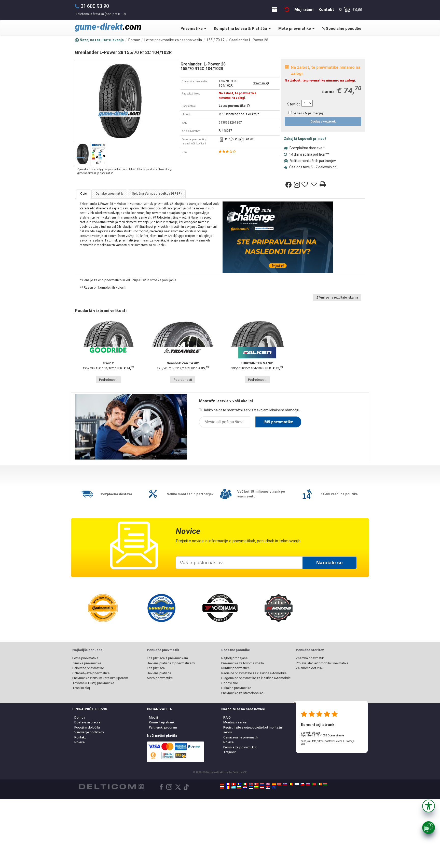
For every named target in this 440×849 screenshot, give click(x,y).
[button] (428, 806)
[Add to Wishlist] (305, 185)
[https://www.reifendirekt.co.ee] (251, 787)
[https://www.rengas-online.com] (297, 784)
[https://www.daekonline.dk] (256, 784)
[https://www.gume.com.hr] (245, 787)
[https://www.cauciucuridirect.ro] (228, 787)
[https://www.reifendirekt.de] (222, 784)
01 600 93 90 (94, 6)
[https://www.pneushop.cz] (302, 784)
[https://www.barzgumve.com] (239, 787)
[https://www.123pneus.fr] (228, 784)
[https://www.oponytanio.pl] (222, 787)
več (303, 744)
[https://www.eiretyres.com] (320, 784)
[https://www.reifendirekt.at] (279, 784)
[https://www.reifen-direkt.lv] (262, 787)
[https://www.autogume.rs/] (268, 787)
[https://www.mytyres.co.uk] (268, 784)
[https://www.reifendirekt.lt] (256, 787)
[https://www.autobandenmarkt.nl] (262, 784)
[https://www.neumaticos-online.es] (274, 784)
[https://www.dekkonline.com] (251, 784)
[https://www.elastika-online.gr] (233, 787)
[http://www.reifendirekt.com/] (274, 787)
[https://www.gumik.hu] (325, 784)
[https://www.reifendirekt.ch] (233, 784)
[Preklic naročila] (287, 9)
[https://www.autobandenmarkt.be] (291, 784)
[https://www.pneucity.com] (314, 784)
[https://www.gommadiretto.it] (245, 784)
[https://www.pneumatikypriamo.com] (308, 784)
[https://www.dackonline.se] (239, 784)
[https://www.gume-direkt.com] (285, 784)
